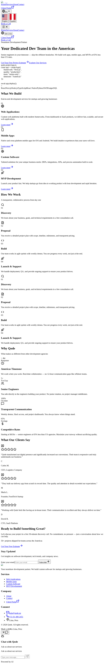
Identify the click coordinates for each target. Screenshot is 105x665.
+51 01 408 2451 (16, 617)
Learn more (5, 125)
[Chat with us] (5, 632)
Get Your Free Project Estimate (13, 63)
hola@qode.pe (15, 613)
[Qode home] (4, 2)
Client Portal (6, 8)
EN (6, 34)
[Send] (27, 656)
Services (9, 4)
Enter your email (7, 562)
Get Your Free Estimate (10, 546)
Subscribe (43, 562)
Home (3, 4)
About (15, 4)
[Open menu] (5, 27)
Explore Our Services (37, 63)
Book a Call (6, 24)
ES (10, 34)
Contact (21, 4)
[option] (5, 18)
